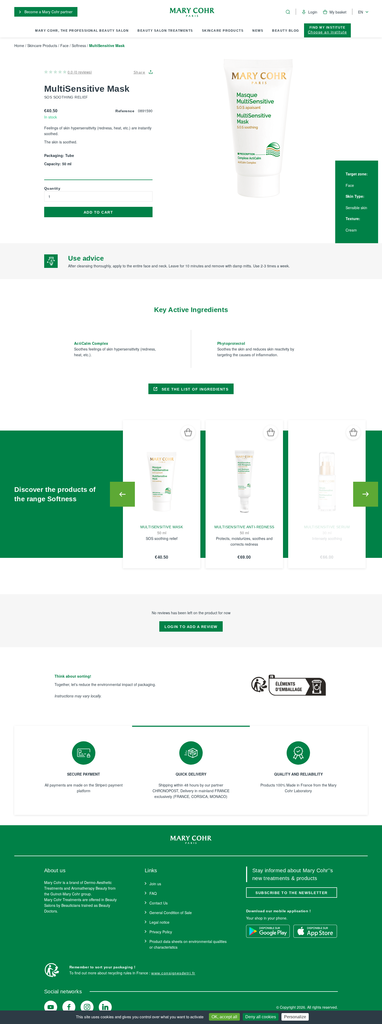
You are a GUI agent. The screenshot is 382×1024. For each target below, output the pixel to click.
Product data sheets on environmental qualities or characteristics (188, 944)
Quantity (52, 188)
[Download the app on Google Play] (268, 931)
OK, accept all (224, 1017)
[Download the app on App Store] (315, 931)
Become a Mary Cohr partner (48, 11)
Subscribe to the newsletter (291, 893)
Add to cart (98, 212)
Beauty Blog (285, 30)
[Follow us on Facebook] (68, 1007)
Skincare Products (223, 30)
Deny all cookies (260, 1017)
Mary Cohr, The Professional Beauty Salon (82, 30)
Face (64, 45)
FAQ (153, 893)
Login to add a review (191, 627)
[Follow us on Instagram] (87, 1007)
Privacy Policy (160, 931)
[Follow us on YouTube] (50, 1007)
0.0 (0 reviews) (80, 72)
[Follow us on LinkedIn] (105, 1007)
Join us (155, 883)
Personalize (295, 1017)
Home (19, 45)
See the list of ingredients (194, 389)
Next (365, 494)
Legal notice (159, 922)
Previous (122, 494)
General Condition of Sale (170, 912)
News (257, 30)
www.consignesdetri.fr (173, 973)
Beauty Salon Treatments (165, 30)
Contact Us (158, 903)
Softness (79, 45)
